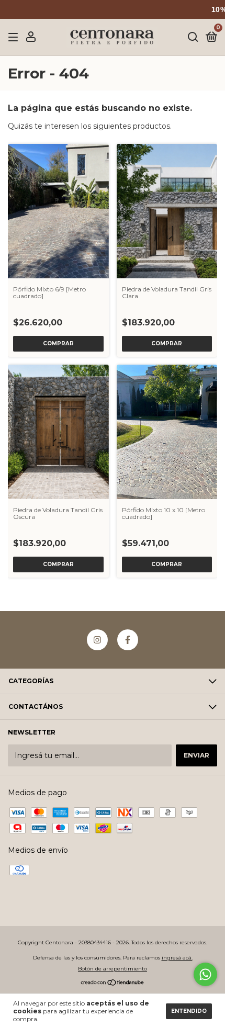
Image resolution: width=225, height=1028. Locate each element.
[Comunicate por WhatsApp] (205, 974)
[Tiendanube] (112, 983)
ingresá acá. (177, 957)
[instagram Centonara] (97, 639)
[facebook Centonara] (127, 639)
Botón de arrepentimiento (112, 968)
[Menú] (15, 37)
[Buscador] (193, 37)
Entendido (189, 1011)
